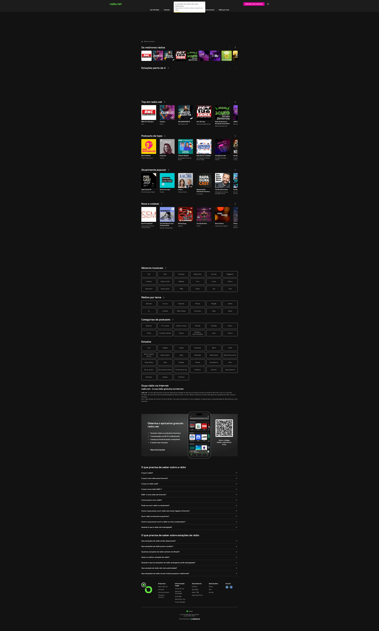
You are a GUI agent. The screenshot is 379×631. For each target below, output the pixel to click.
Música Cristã (165, 281)
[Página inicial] (142, 41)
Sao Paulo (149, 377)
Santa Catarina (230, 369)
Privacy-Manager (180, 602)
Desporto (149, 326)
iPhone (211, 586)
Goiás (181, 355)
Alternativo (148, 289)
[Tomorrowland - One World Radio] (215, 56)
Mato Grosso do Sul (230, 355)
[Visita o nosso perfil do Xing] (231, 587)
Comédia (165, 311)
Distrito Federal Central (149, 355)
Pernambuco (214, 362)
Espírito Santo (165, 355)
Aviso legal (178, 596)
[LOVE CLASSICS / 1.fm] (204, 56)
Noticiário (149, 303)
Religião (213, 303)
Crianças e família (165, 333)
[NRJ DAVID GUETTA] (169, 56)
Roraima (213, 369)
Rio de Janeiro (148, 369)
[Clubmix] (158, 56)
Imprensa (161, 589)
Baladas (181, 281)
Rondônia (198, 369)
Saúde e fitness (181, 326)
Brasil (191, 611)
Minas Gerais (149, 362)
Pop (149, 274)
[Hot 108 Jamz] (181, 56)
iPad (210, 589)
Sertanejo (181, 274)
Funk (197, 281)
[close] (204, 2)
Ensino (230, 326)
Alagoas (165, 348)
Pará (165, 362)
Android (211, 592)
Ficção (149, 333)
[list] (189, 56)
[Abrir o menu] (268, 4)
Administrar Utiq (180, 599)
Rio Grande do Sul (181, 369)
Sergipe (165, 377)
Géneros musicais (208, 10)
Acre (148, 348)
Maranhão (197, 355)
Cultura (165, 303)
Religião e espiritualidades (198, 333)
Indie (230, 289)
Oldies (198, 289)
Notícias (197, 326)
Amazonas (197, 348)
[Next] (235, 46)
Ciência (230, 333)
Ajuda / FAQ (195, 592)
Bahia (214, 348)
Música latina (165, 289)
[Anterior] (229, 101)
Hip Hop (213, 274)
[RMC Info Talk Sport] (146, 56)
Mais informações (157, 450)
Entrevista (197, 311)
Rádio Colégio (181, 311)
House (214, 281)
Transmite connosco (161, 596)
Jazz (213, 289)
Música (181, 333)
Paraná (197, 362)
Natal (214, 311)
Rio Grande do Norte (165, 369)
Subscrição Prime (197, 595)
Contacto (194, 586)
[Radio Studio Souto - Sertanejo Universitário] (192, 56)
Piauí (230, 362)
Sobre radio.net (163, 586)
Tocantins (181, 377)
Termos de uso (179, 588)
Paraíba (181, 362)
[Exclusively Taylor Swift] (226, 56)
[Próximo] (235, 101)
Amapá (181, 348)
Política (197, 303)
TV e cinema (165, 326)
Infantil (230, 303)
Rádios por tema (224, 10)
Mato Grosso (214, 355)
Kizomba (149, 281)
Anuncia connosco (163, 592)
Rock (165, 274)
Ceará (230, 348)
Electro (230, 281)
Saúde (230, 311)
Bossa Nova (197, 274)
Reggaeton (230, 274)
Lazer (214, 333)
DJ (149, 311)
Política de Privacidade (178, 592)
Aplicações (195, 589)
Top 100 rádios (154, 10)
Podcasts (167, 10)
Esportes (181, 303)
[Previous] (229, 46)
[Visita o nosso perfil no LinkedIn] (227, 587)
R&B (181, 289)
